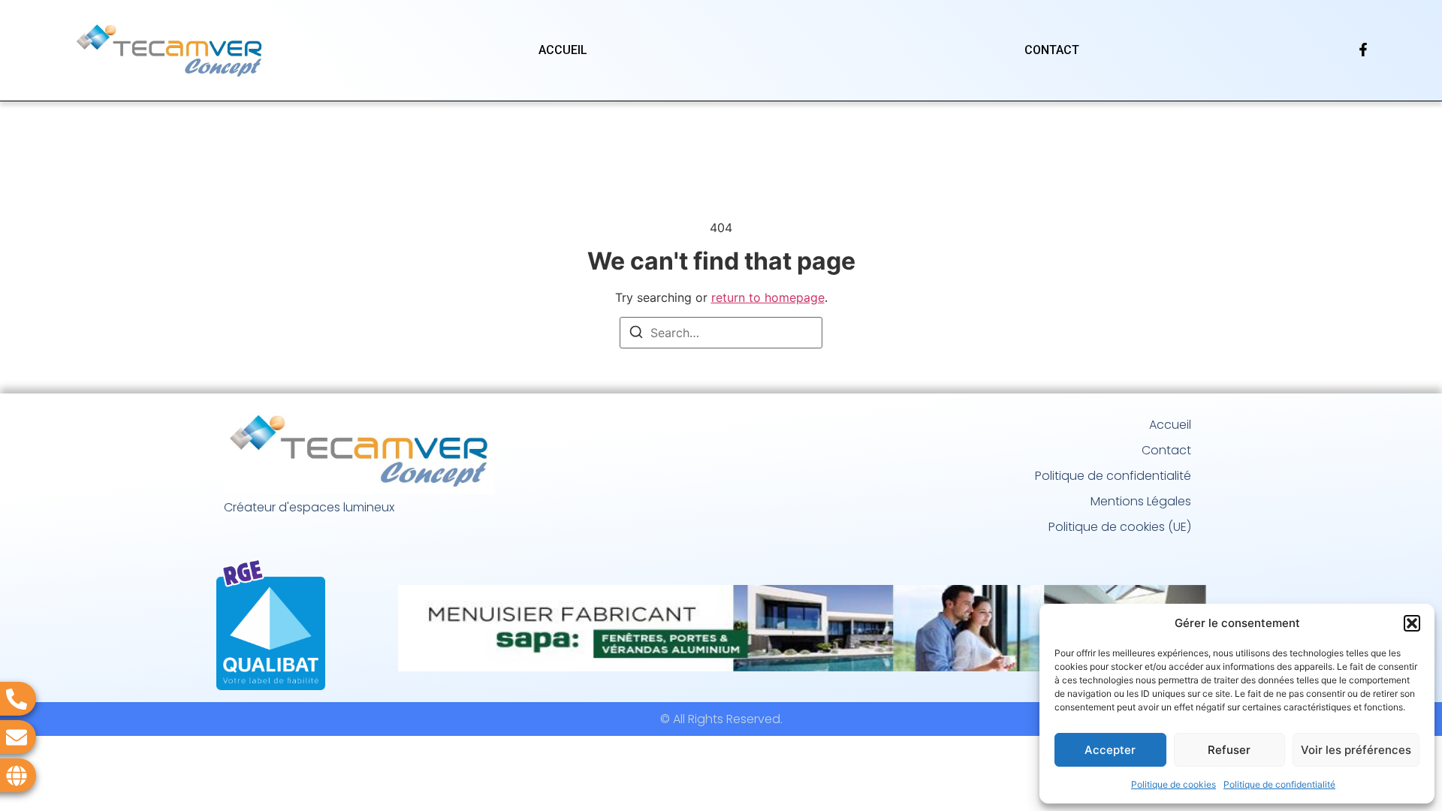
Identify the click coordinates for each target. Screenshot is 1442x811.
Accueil (562, 50)
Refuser (1229, 750)
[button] (1411, 623)
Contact (1051, 50)
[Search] (636, 334)
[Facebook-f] (1363, 49)
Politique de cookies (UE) (1119, 526)
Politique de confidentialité (1279, 784)
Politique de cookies (1173, 784)
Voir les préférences (1356, 750)
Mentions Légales (1141, 501)
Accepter (1110, 750)
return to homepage (768, 297)
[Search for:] (721, 332)
